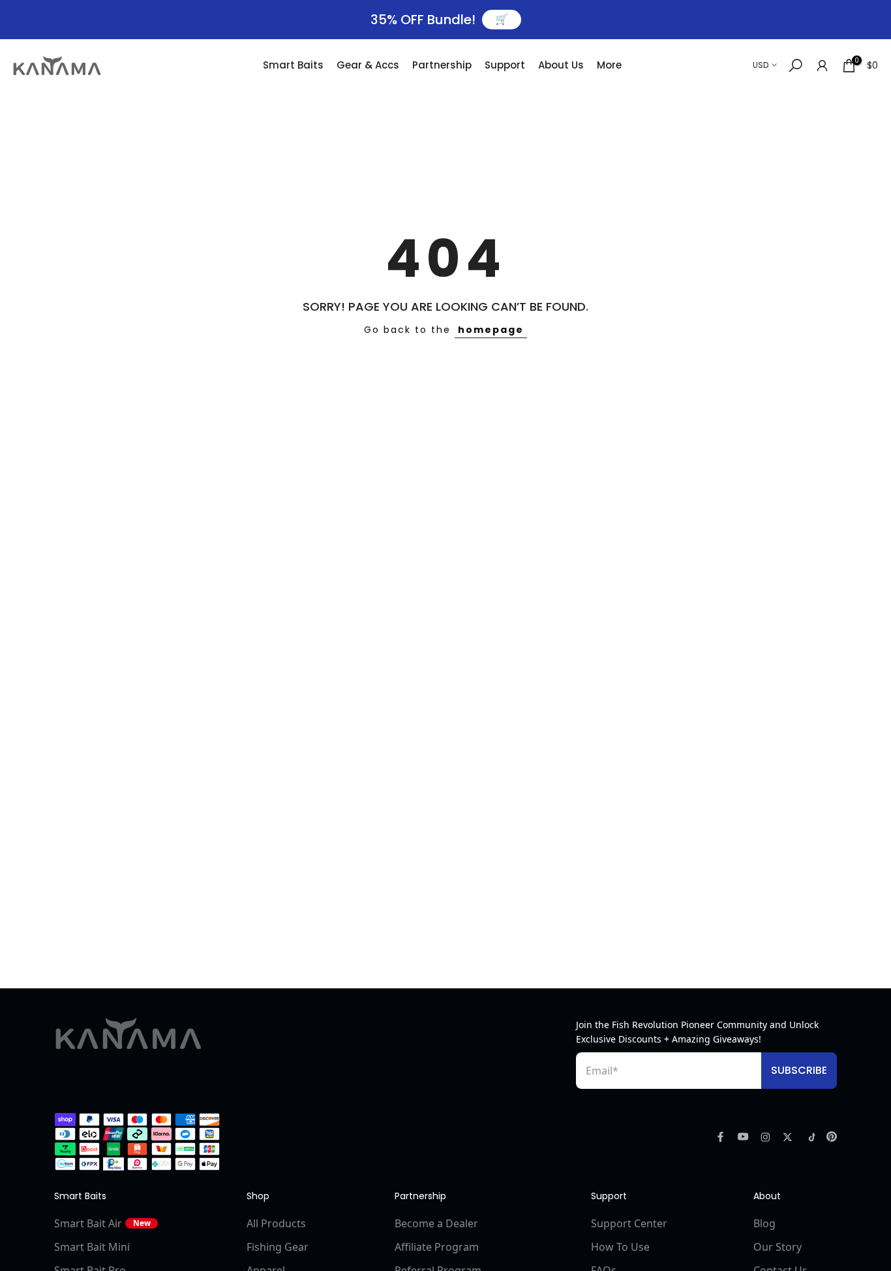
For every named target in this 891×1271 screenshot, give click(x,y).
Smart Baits (293, 65)
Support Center (629, 1223)
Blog (764, 1223)
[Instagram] (765, 1136)
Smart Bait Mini (92, 1247)
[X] (787, 1136)
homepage (491, 329)
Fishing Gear (278, 1247)
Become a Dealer (436, 1223)
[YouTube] (743, 1136)
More (609, 65)
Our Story (777, 1247)
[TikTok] (809, 1136)
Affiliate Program (437, 1247)
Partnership (442, 65)
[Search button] (795, 65)
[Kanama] (128, 1033)
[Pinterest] (831, 1136)
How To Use (620, 1247)
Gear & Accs (368, 65)
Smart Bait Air (102, 1223)
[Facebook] (720, 1136)
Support (505, 65)
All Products (276, 1223)
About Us (561, 65)
